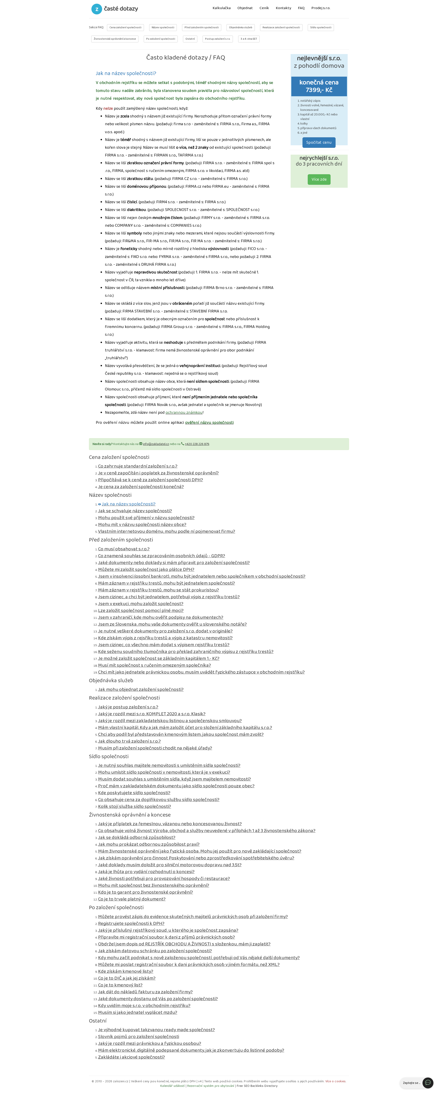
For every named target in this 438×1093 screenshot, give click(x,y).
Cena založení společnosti (125, 27)
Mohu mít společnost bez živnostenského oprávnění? (153, 885)
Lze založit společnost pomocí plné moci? (141, 610)
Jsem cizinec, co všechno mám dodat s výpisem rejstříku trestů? (163, 645)
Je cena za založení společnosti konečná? (141, 487)
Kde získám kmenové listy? (125, 971)
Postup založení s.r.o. (217, 39)
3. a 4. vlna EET (249, 39)
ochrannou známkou (184, 412)
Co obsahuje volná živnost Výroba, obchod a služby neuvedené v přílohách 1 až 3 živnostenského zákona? (206, 831)
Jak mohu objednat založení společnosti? (141, 689)
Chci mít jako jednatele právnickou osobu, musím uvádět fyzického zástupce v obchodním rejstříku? (201, 672)
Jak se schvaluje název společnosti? (135, 511)
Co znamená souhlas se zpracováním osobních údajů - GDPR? (161, 556)
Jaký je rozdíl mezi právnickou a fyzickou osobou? (149, 1043)
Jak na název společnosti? (129, 504)
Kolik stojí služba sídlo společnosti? (134, 806)
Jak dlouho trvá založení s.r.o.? (129, 741)
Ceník (264, 8)
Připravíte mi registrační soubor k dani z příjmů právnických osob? (166, 937)
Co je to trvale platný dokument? (132, 899)
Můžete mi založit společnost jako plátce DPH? (146, 569)
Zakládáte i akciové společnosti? (131, 1057)
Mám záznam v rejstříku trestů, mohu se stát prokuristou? (158, 590)
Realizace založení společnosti (281, 27)
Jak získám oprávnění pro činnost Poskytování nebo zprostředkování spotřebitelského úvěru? (196, 858)
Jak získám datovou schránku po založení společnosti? (155, 951)
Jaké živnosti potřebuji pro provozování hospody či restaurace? (164, 878)
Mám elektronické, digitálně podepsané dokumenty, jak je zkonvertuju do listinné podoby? (191, 1050)
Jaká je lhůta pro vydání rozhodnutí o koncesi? (146, 872)
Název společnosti (163, 27)
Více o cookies (335, 1081)
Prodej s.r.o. (320, 8)
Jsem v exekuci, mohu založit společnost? (140, 604)
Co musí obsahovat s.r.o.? (124, 549)
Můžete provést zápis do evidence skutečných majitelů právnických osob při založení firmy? (193, 917)
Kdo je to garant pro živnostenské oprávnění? (145, 892)
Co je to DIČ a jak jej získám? (127, 978)
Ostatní (190, 39)
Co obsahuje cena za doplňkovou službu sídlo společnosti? (158, 800)
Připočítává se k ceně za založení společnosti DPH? (150, 480)
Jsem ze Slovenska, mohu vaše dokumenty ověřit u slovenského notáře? (172, 624)
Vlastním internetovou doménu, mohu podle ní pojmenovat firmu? (166, 531)
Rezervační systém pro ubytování (210, 1085)
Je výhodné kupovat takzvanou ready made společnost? (156, 1030)
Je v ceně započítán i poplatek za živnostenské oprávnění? (158, 473)
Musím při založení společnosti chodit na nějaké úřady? (155, 748)
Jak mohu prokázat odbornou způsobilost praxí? (149, 844)
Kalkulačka (222, 8)
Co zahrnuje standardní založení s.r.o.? (137, 466)
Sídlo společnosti (320, 27)
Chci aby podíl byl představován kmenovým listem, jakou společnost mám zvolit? (181, 734)
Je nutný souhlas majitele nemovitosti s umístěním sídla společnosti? (169, 765)
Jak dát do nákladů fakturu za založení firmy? (145, 992)
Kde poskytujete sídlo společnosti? (134, 793)
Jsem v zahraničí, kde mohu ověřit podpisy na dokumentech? (160, 617)
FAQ (301, 8)
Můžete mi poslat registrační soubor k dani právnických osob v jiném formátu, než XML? (189, 964)
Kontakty (283, 8)
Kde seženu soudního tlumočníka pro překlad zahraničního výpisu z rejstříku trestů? (186, 652)
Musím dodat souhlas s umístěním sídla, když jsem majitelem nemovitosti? (174, 779)
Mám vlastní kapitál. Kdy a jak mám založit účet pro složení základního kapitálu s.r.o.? (185, 727)
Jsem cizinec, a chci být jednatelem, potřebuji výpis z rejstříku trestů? (169, 597)
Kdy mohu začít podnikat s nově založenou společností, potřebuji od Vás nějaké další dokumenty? (199, 958)
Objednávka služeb (240, 27)
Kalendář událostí (172, 1085)
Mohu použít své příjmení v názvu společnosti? (146, 518)
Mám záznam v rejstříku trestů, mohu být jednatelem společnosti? (166, 583)
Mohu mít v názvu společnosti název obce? (142, 524)
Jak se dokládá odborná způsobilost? (136, 837)
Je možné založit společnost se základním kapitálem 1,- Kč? (158, 658)
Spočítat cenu (319, 142)
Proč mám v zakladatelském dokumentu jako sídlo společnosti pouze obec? (176, 786)
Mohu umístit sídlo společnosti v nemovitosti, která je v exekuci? (164, 772)
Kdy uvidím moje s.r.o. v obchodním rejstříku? (144, 1006)
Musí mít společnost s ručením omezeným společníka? (154, 665)
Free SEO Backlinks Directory (257, 1085)
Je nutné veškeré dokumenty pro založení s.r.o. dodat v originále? (165, 631)
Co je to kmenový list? (120, 985)
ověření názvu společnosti (209, 422)
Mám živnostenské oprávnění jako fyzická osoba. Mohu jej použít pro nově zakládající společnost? (199, 851)
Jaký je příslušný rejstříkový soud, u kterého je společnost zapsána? (168, 930)
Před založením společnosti (202, 27)
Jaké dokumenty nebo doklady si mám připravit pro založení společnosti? (174, 563)
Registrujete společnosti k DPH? (131, 923)
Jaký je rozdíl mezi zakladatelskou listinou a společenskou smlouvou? (170, 721)
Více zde (319, 179)
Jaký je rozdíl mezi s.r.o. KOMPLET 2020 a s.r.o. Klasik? (152, 714)
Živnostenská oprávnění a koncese (115, 39)
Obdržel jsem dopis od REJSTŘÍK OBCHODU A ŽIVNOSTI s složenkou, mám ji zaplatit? (184, 944)
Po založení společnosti (160, 39)
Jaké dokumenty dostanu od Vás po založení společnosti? (158, 999)
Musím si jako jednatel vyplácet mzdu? (137, 1012)
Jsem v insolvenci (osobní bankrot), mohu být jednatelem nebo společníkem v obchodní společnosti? (201, 576)
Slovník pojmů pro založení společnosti (138, 1037)
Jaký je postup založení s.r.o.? (128, 707)
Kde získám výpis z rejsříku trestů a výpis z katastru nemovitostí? (165, 638)
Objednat (245, 8)
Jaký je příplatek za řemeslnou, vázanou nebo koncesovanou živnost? (170, 824)
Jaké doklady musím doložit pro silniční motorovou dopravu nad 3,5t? (170, 865)
